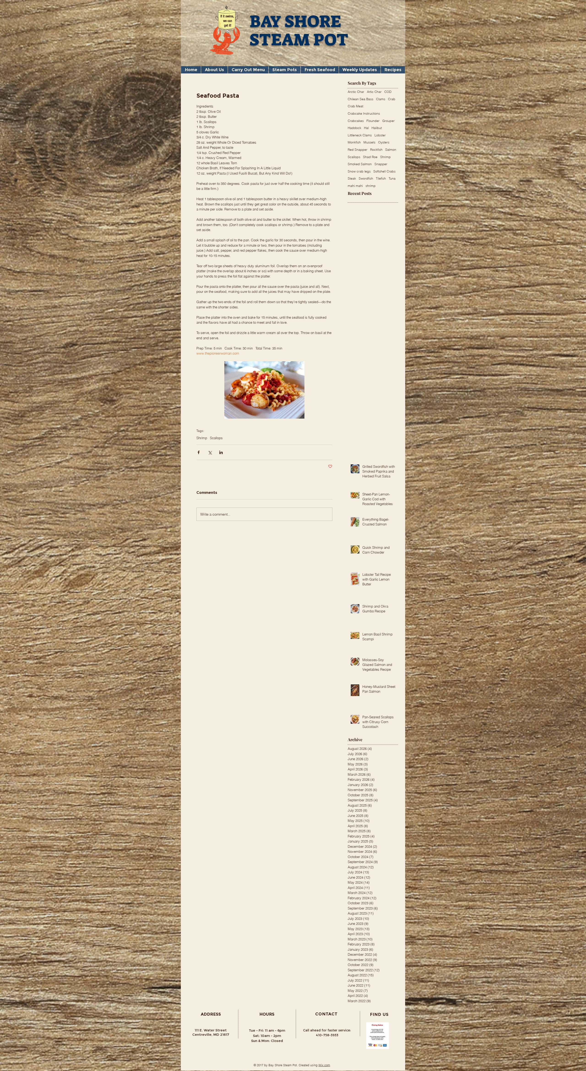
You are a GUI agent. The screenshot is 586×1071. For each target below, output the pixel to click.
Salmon (390, 150)
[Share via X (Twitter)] (210, 452)
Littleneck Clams (360, 135)
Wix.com (324, 1065)
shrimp (371, 186)
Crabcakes (356, 121)
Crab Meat (355, 106)
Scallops (216, 438)
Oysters (383, 142)
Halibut (377, 128)
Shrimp (201, 438)
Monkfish (354, 142)
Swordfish (366, 178)
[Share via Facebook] (198, 452)
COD (387, 92)
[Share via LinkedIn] (221, 452)
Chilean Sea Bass (360, 99)
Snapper (380, 164)
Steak (352, 178)
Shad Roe (370, 157)
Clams (380, 99)
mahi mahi (355, 186)
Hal (366, 128)
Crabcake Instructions (364, 113)
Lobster (380, 135)
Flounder (373, 121)
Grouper (388, 121)
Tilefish (381, 178)
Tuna (392, 178)
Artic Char (374, 92)
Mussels (369, 142)
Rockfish (376, 150)
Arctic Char (356, 92)
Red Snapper (357, 150)
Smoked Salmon (360, 164)
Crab (391, 99)
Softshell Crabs (384, 171)
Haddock (354, 128)
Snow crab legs (359, 171)
